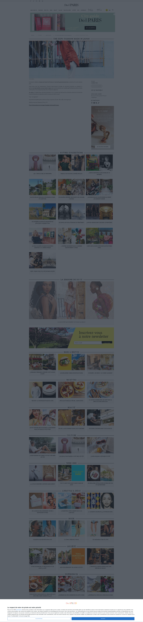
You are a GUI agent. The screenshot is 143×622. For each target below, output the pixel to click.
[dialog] (71, 610)
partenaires (18, 609)
